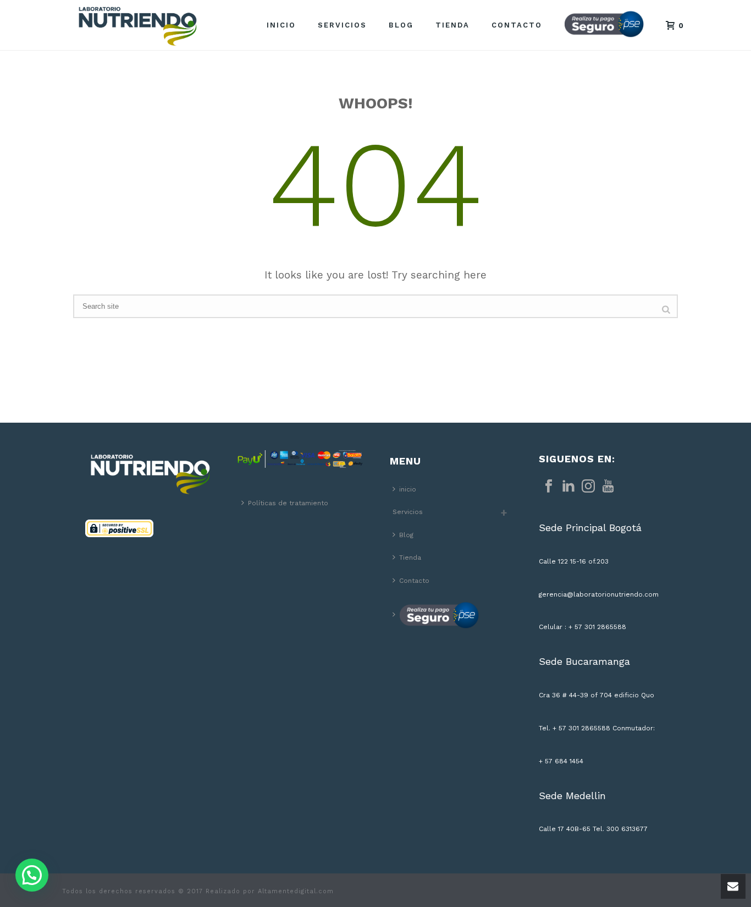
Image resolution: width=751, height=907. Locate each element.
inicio (281, 25)
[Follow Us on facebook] (548, 486)
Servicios (342, 25)
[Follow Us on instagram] (588, 486)
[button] (31, 875)
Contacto (517, 25)
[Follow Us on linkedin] (568, 486)
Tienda (452, 25)
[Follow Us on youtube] (608, 486)
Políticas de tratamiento (288, 503)
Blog (401, 25)
